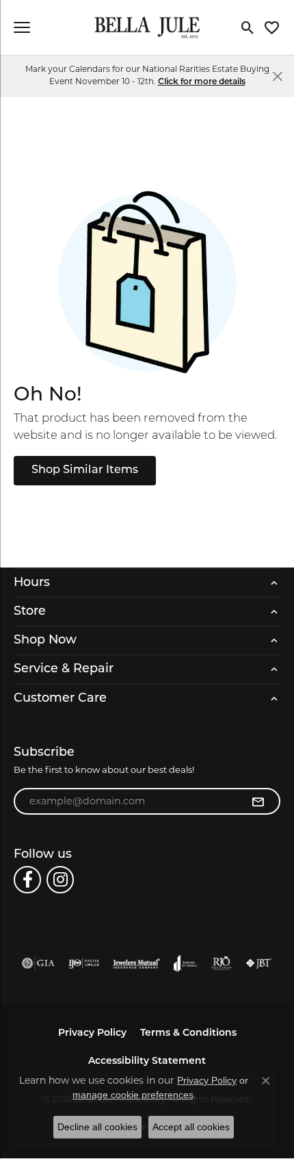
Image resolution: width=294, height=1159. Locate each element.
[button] (247, 27)
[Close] (277, 75)
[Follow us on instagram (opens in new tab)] (60, 879)
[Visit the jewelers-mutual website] (136, 963)
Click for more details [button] (201, 82)
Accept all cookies (191, 1126)
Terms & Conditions (188, 1033)
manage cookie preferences (132, 1094)
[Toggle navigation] (22, 27)
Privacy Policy (92, 1033)
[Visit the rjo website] (221, 963)
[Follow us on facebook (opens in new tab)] (27, 879)
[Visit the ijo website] (83, 963)
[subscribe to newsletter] (258, 801)
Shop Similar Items (84, 470)
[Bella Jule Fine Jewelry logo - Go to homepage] (147, 27)
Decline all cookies (97, 1126)
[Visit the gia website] (38, 963)
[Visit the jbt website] (258, 963)
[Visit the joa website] (186, 963)
